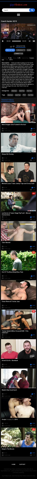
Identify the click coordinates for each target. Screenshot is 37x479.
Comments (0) (18, 53)
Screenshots (20, 50)
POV (24, 95)
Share (29, 50)
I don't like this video (14, 47)
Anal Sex (21, 91)
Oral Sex (29, 91)
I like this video (11, 47)
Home (13, 464)
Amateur (14, 91)
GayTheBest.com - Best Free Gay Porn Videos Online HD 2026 (18, 476)
